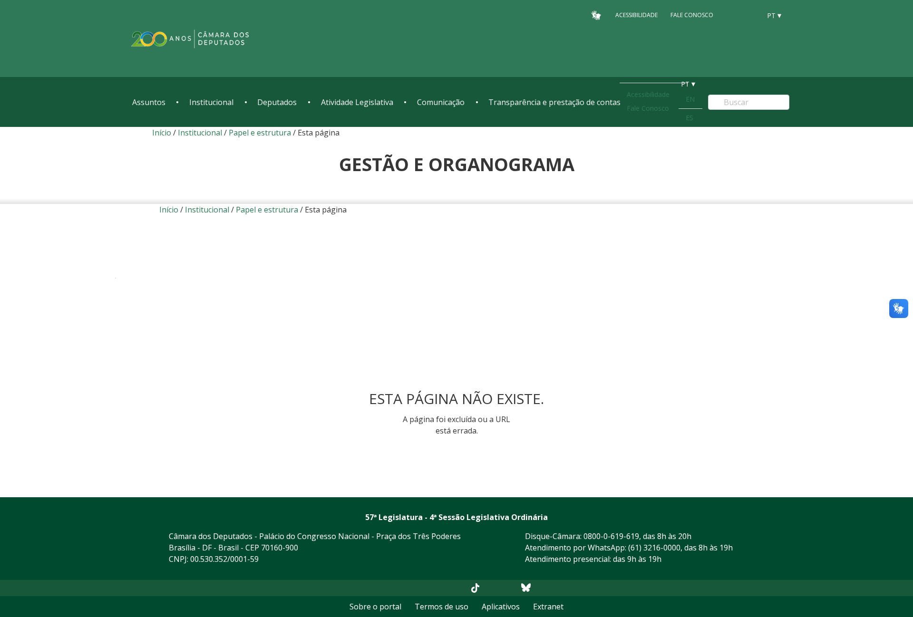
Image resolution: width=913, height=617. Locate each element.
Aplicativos (501, 606)
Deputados (277, 102)
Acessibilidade (636, 15)
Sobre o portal (375, 606)
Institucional (211, 102)
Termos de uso (441, 606)
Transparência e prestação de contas (554, 102)
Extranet (548, 606)
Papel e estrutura (260, 132)
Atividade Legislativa (357, 102)
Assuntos (148, 102)
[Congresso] (732, 15)
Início (161, 132)
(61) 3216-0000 (654, 547)
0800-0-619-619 (611, 536)
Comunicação (441, 102)
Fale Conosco (691, 15)
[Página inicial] (190, 38)
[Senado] (750, 15)
